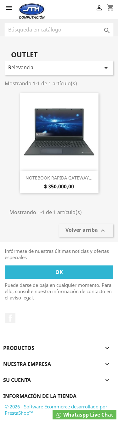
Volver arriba (86, 231)
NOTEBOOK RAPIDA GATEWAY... (59, 178)
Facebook (10, 318)
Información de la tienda (39, 396)
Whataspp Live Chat (87, 414)
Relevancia (59, 68)
